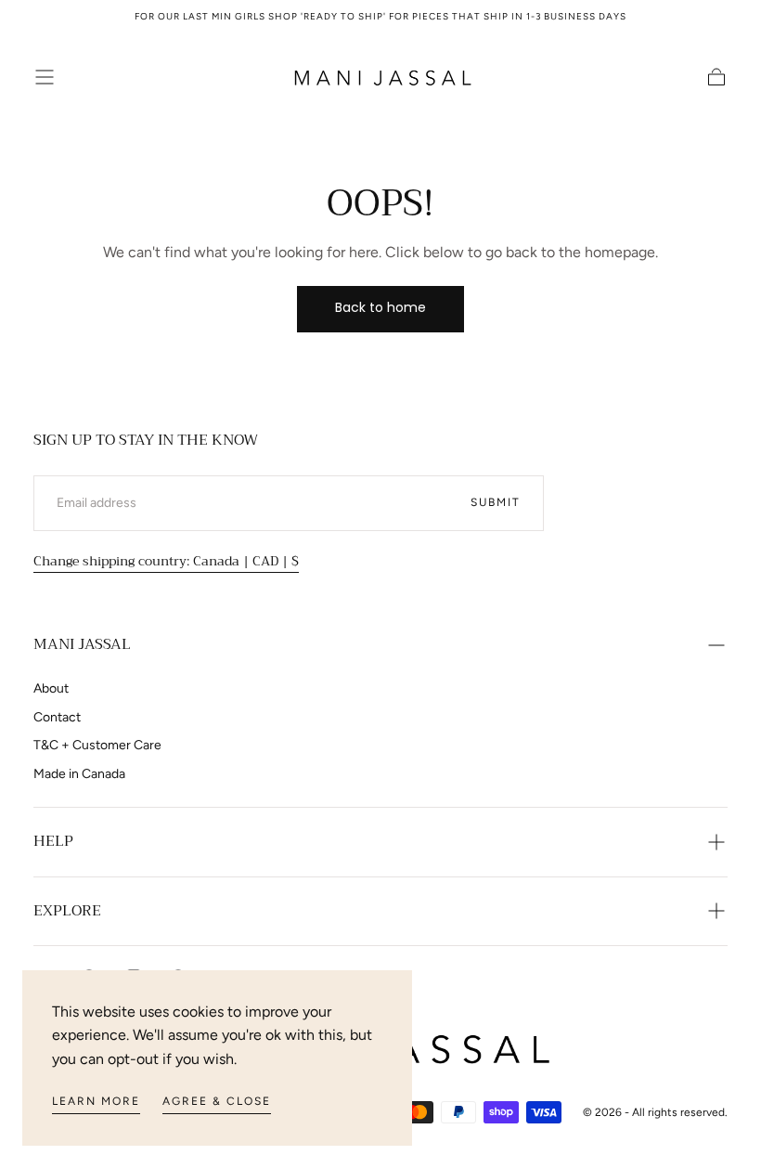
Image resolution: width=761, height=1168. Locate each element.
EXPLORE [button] (67, 911)
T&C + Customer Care (97, 745)
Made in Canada (79, 774)
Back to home (380, 307)
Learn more (96, 1101)
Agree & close (216, 1101)
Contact (57, 717)
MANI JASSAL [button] (82, 644)
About (51, 688)
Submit (496, 502)
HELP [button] (53, 841)
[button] (44, 77)
